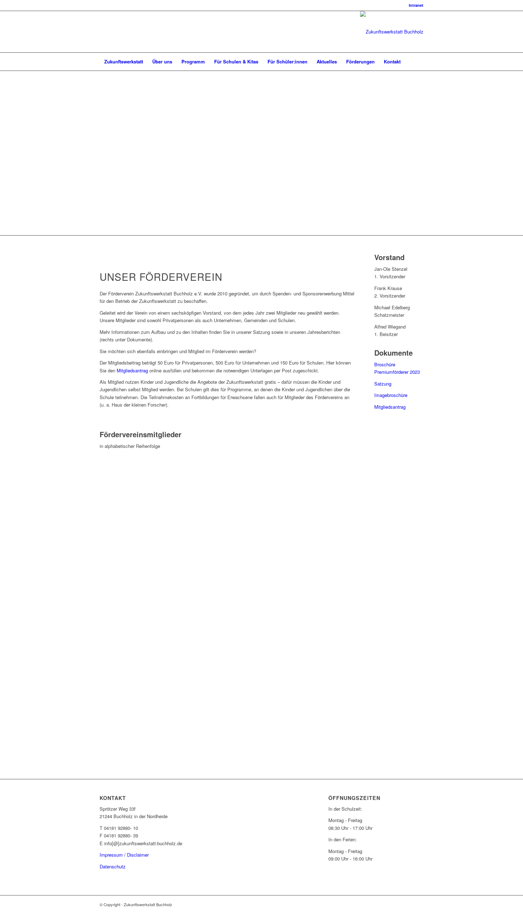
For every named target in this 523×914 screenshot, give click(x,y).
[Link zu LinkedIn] (101, 31)
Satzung (382, 383)
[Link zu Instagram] (112, 31)
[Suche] (418, 62)
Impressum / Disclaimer (124, 854)
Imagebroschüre (390, 395)
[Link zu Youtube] (123, 31)
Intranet (416, 5)
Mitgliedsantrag (133, 370)
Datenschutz (113, 866)
